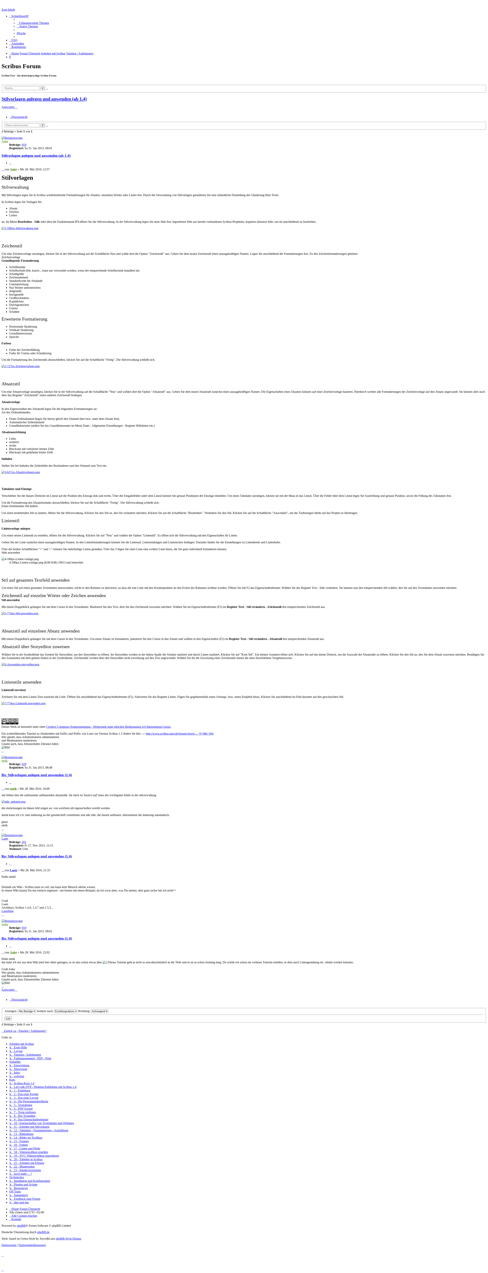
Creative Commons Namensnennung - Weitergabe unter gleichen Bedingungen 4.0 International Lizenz (108, 726)
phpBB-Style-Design (68, 1238)
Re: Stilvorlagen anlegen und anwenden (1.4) (37, 775)
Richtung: (84, 1011)
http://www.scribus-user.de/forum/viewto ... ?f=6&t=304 (180, 733)
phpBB (21, 1225)
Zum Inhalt (8, 9)
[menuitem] (33, 23)
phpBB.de (43, 1232)
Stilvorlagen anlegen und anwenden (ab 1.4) (44, 98)
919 (24, 144)
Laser (5, 838)
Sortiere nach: (45, 1011)
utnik (5, 760)
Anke (5, 141)
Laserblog (8, 911)
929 (24, 764)
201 (24, 842)
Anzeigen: (11, 1011)
